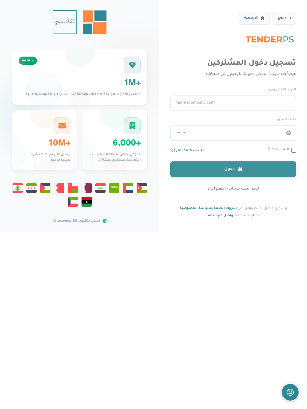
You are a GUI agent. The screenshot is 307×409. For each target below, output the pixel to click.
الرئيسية (251, 18)
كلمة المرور (286, 120)
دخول (230, 169)
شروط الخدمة (225, 208)
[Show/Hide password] (289, 133)
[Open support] (290, 392)
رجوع (282, 18)
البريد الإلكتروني (282, 90)
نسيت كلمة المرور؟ (187, 151)
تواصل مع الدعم (221, 215)
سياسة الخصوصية (195, 208)
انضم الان (217, 189)
